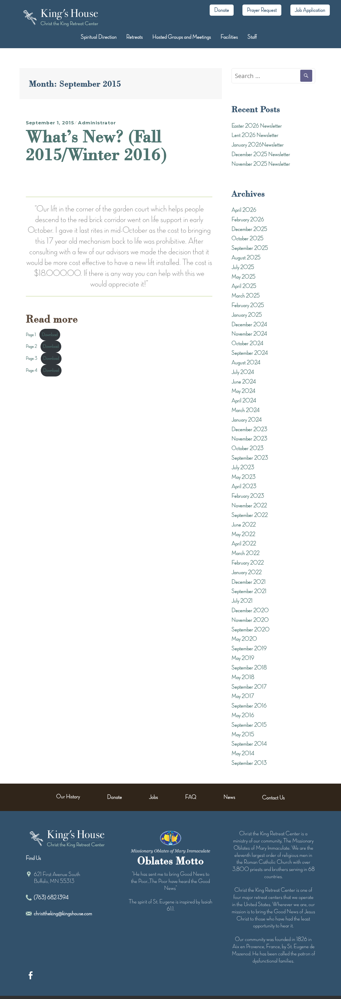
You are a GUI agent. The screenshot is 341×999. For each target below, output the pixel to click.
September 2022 (250, 515)
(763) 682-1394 (51, 897)
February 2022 (248, 563)
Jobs (153, 797)
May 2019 (243, 658)
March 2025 (246, 296)
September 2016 (249, 706)
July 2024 (243, 372)
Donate (221, 10)
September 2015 (249, 725)
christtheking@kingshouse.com (63, 913)
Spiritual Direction (99, 37)
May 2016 (243, 715)
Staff (252, 37)
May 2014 (243, 753)
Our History (68, 797)
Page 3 (31, 358)
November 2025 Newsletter (261, 164)
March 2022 (245, 553)
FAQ (190, 797)
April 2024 (244, 401)
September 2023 (250, 458)
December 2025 (249, 229)
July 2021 (242, 601)
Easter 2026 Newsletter (257, 126)
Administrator (97, 122)
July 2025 (243, 267)
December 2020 (250, 610)
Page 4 (31, 370)
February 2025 (248, 305)
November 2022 (249, 506)
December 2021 (249, 582)
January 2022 (247, 572)
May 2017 (243, 696)
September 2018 (249, 668)
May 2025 (243, 277)
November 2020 (250, 620)
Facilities (229, 37)
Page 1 (31, 334)
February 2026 (248, 220)
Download (50, 334)
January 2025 (247, 315)
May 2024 (243, 391)
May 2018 (243, 677)
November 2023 (249, 439)
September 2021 (249, 591)
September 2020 (251, 630)
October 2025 (247, 238)
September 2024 (250, 353)
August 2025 (246, 258)
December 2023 (249, 429)
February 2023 (248, 496)
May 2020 (244, 639)
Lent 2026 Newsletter (255, 135)
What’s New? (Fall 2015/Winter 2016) (96, 145)
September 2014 (249, 744)
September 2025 (250, 248)
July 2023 (243, 467)
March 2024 (245, 410)
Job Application (310, 10)
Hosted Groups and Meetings (181, 37)
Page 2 (31, 346)
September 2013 (249, 763)
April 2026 (244, 210)
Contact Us (273, 798)
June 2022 (244, 525)
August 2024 (246, 363)
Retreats (134, 37)
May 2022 (243, 534)
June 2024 (244, 382)
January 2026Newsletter (258, 145)
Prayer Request (262, 10)
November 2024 (249, 334)
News (229, 797)
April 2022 (244, 544)
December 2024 (249, 324)
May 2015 (243, 735)
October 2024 (247, 343)
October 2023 (247, 448)
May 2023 (243, 477)
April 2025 (244, 286)
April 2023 (244, 486)
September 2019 (249, 649)
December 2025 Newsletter (261, 154)
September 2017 (249, 687)
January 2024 (247, 420)
